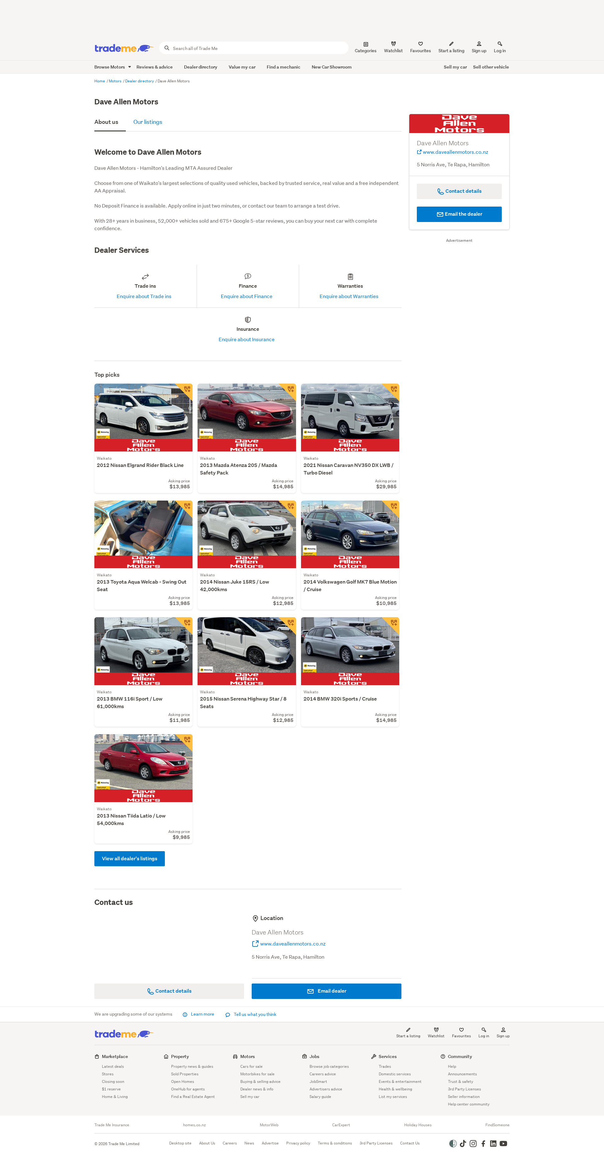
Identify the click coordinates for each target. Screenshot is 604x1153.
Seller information (464, 1096)
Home (100, 81)
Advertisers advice (326, 1089)
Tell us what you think (255, 1014)
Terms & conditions (335, 1143)
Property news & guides (192, 1066)
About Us (207, 1143)
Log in (500, 50)
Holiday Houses (418, 1125)
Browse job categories (329, 1066)
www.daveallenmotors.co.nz (292, 943)
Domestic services (395, 1074)
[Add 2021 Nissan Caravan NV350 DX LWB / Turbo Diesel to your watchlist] (390, 392)
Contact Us (410, 1143)
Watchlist (436, 1036)
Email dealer (331, 991)
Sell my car (455, 67)
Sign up (479, 50)
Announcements (462, 1074)
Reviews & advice (155, 67)
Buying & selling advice (260, 1081)
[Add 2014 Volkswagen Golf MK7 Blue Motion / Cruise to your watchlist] (390, 509)
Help (452, 1066)
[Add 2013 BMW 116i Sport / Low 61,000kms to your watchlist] (184, 626)
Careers (230, 1143)
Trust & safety (460, 1081)
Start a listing (408, 1036)
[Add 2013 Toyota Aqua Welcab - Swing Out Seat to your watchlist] (184, 509)
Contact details (173, 991)
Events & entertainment (400, 1081)
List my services (393, 1096)
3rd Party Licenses (464, 1089)
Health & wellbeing (395, 1089)
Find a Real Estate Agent (193, 1096)
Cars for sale (251, 1066)
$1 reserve (111, 1089)
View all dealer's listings (129, 858)
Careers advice (323, 1074)
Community (460, 1056)
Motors (115, 81)
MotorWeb (269, 1125)
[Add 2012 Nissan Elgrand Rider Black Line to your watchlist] (184, 392)
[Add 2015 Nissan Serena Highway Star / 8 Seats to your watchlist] (287, 626)
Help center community (468, 1104)
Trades (385, 1066)
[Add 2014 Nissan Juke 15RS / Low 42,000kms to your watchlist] (287, 509)
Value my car (242, 67)
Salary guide (320, 1096)
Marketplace (115, 1056)
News (249, 1143)
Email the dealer (463, 214)
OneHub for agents (188, 1089)
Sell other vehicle (491, 67)
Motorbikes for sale (257, 1074)
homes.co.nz (194, 1125)
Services (388, 1056)
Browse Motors (110, 67)
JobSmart (318, 1081)
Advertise (270, 1143)
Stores (108, 1074)
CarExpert (341, 1125)
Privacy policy (298, 1143)
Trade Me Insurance (111, 1125)
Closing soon (113, 1081)
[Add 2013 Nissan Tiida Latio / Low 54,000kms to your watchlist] (184, 743)
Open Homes (182, 1081)
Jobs (314, 1056)
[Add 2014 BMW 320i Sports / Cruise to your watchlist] (390, 626)
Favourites (461, 1036)
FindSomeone (497, 1125)
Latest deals (113, 1066)
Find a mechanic (283, 67)
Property (180, 1056)
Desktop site (180, 1143)
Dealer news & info (256, 1089)
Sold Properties (185, 1074)
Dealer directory (200, 67)
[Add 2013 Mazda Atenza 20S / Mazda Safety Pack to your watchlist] (287, 392)
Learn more (202, 1014)
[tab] (110, 122)
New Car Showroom (332, 67)
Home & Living (115, 1096)
